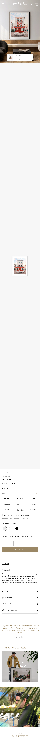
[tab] (6, 563)
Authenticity (8, 597)
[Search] (32, 5)
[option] (20, 666)
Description (5, 563)
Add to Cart (20, 549)
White (10, 528)
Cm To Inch (33, 494)
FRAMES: (9, 523)
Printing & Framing (11, 604)
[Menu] (3, 4)
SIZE (3, 493)
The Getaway (6, 476)
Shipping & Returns (11, 610)
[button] (16, 679)
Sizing (7, 591)
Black (16, 528)
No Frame (4, 528)
